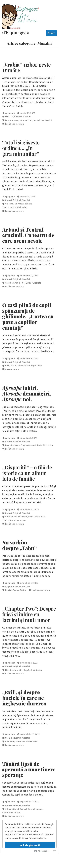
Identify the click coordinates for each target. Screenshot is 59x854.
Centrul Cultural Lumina (31, 809)
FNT (23, 283)
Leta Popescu (11, 120)
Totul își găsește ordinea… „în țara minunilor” (21, 148)
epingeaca (10, 113)
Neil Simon (10, 670)
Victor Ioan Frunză (11, 812)
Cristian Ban (11, 516)
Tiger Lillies (36, 365)
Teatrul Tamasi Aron (20, 365)
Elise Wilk (22, 516)
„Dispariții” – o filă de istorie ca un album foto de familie (27, 473)
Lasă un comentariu (14, 124)
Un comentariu (12, 369)
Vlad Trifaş (22, 670)
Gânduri (18, 116)
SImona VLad (25, 120)
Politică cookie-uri (38, 838)
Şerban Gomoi (35, 670)
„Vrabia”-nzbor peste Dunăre (26, 67)
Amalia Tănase (25, 203)
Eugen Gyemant (28, 445)
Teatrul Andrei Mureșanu (14, 520)
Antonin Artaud (12, 283)
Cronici (8, 200)
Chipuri (8, 586)
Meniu (52, 33)
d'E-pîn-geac (15, 32)
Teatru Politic (19, 590)
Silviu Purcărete (33, 283)
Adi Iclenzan (11, 203)
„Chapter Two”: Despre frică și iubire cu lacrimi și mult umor (29, 614)
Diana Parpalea (12, 445)
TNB (35, 741)
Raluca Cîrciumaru (37, 516)
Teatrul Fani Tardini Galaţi (14, 207)
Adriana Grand (12, 809)
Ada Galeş (10, 741)
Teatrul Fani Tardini (42, 120)
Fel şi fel (9, 116)
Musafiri (27, 116)
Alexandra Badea (24, 741)
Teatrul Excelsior (45, 445)
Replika (8, 590)
